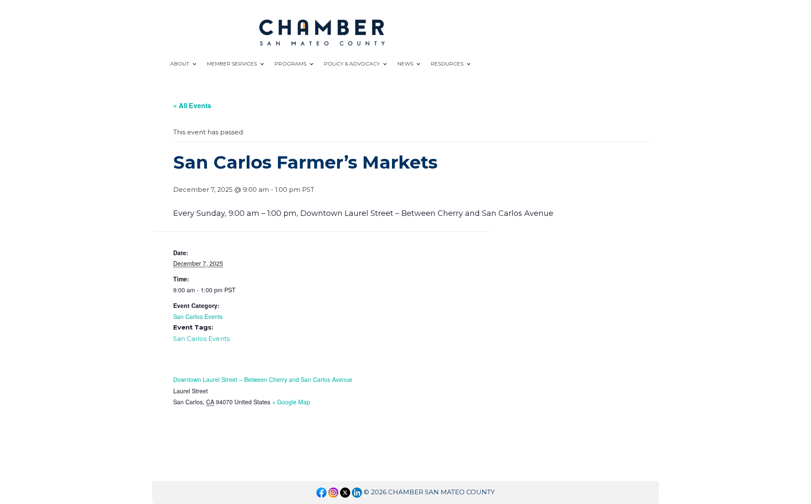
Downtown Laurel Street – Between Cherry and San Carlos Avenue (262, 379)
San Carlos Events (198, 316)
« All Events (192, 105)
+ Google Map (291, 402)
